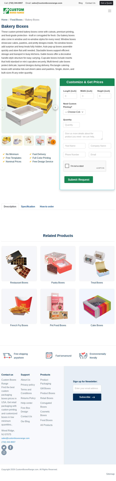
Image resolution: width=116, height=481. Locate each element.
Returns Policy (28, 398)
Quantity (67, 120)
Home (4, 20)
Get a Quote (106, 3)
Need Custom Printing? (69, 105)
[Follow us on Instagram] (4, 452)
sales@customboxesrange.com (15, 438)
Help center (26, 403)
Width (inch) (86, 91)
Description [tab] (10, 206)
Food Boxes (16, 20)
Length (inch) (69, 91)
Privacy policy (28, 385)
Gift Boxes (45, 388)
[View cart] (98, 3)
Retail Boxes (46, 398)
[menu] (109, 11)
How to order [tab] (47, 206)
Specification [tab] (28, 206)
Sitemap (110, 474)
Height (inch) (103, 91)
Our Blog (25, 421)
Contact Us (90, 3)
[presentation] (2, 107)
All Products (46, 425)
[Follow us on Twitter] (4, 447)
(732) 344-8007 (8, 442)
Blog (81, 3)
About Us (25, 380)
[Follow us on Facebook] (10, 447)
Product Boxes (47, 393)
